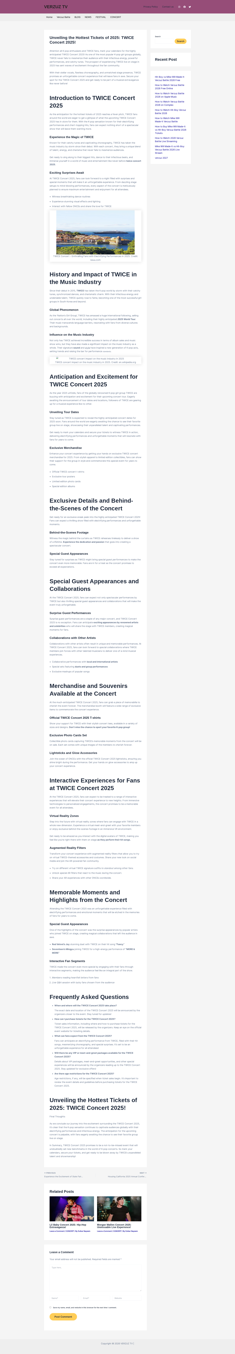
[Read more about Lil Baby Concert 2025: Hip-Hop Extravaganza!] (72, 1208)
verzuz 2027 (161, 158)
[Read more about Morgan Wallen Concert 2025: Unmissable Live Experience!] (119, 1208)
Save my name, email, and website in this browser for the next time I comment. (85, 1307)
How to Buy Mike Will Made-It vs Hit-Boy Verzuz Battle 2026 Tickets (170, 129)
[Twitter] (190, 7)
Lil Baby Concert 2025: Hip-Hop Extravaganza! (68, 1226)
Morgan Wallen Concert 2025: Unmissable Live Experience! (114, 1226)
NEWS (88, 17)
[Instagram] (179, 7)
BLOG (77, 17)
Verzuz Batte (63, 17)
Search (158, 36)
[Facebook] (184, 7)
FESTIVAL (101, 17)
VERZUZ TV (56, 6)
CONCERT (115, 17)
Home (49, 17)
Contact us (168, 6)
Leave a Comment (57, 1231)
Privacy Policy (150, 6)
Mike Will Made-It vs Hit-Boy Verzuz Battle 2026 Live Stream (169, 149)
